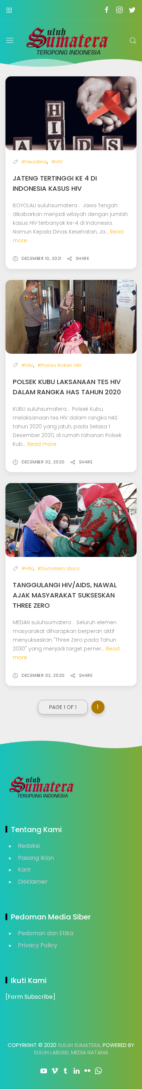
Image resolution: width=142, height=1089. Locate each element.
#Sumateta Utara (58, 568)
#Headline (34, 161)
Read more (41, 444)
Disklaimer (33, 881)
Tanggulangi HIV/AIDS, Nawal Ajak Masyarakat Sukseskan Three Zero (65, 595)
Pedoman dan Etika (45, 933)
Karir (24, 869)
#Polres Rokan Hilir (60, 365)
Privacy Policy (37, 945)
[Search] (133, 41)
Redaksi (29, 846)
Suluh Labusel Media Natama (71, 1052)
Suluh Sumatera (79, 1045)
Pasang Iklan (36, 858)
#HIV (57, 161)
